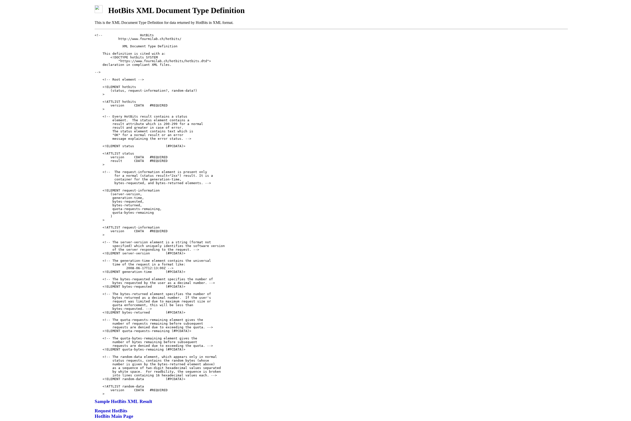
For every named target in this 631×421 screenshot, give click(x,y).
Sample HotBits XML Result (123, 401)
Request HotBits (111, 410)
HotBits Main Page (114, 416)
